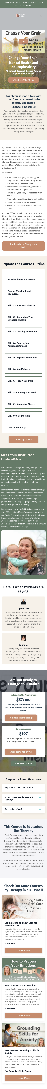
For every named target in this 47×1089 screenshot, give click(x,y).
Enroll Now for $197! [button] (20, 751)
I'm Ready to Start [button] (23, 439)
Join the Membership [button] (21, 717)
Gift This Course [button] (23, 763)
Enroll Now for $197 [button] (23, 79)
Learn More (23, 950)
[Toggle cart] (41, 16)
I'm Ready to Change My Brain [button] (23, 246)
